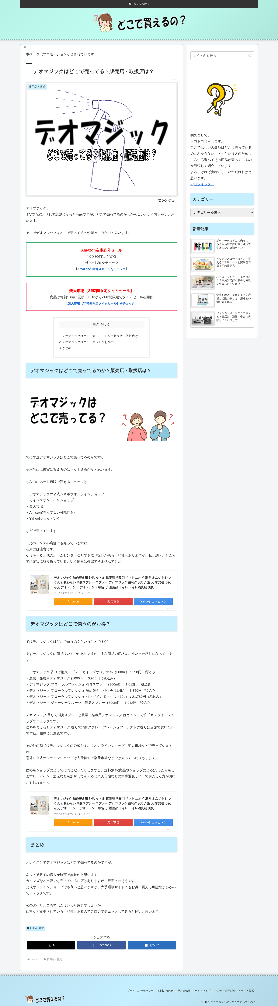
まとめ (66, 348)
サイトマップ (202, 990)
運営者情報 (184, 990)
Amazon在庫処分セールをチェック (101, 269)
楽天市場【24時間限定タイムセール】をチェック (101, 303)
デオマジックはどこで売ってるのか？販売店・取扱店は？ (101, 336)
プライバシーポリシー (140, 990)
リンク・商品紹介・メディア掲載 (234, 990)
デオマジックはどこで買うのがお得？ (88, 342)
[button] (250, 55)
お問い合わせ (165, 990)
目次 (96, 324)
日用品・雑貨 (37, 928)
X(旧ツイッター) (202, 184)
